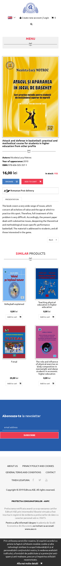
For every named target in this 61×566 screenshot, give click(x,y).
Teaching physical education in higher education (47, 304)
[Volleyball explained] (14, 284)
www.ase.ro (30, 528)
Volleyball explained (14, 304)
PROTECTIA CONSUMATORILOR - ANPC (30, 501)
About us (12, 465)
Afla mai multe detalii (27, 563)
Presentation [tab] (12, 199)
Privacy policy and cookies (38, 465)
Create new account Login (35, 17)
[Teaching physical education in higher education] (47, 284)
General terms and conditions (23, 472)
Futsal (14, 361)
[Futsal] (14, 342)
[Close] (41, 563)
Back (51, 239)
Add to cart (31, 181)
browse (9, 181)
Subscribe (29, 435)
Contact (51, 472)
